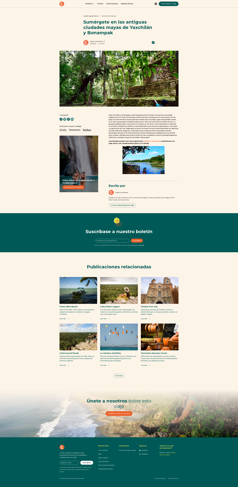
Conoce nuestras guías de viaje (122, 205)
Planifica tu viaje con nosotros (119, 413)
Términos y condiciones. (138, 245)
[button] (89, 4)
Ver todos (119, 376)
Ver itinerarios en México (73, 187)
